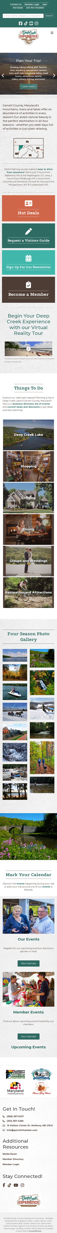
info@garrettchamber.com (22, 1142)
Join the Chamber (35, 8)
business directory (23, 416)
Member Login (32, 4)
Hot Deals (18, 8)
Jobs (44, 4)
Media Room (10, 1166)
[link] (29, 86)
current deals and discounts (23, 419)
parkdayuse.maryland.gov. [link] (28, 92)
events (20, 895)
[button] (3, 81)
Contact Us (15, 4)
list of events (42, 416)
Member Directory (13, 1171)
